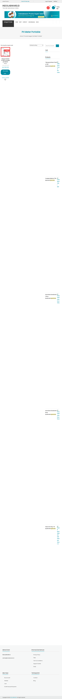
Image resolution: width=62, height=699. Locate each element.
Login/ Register (48, 1)
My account (7, 677)
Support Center (37, 663)
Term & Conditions (37, 660)
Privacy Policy (36, 654)
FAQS (34, 666)
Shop (20, 22)
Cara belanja (31, 22)
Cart (5, 683)
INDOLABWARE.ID (11, 5)
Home (16, 22)
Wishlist (6, 680)
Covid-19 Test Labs (24, 1)
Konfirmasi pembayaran (10, 686)
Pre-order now (5, 72)
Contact (25, 22)
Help (34, 657)
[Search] (57, 45)
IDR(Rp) (55, 1)
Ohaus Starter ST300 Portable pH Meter (5, 60)
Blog (37, 22)
